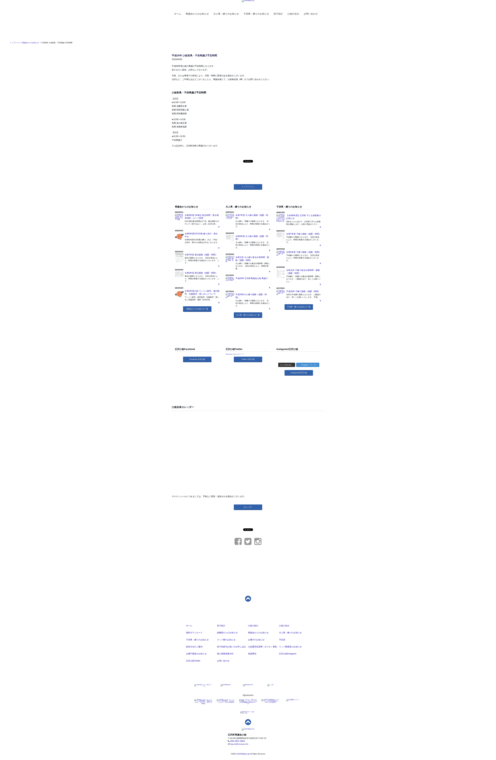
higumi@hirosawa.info (239, 744)
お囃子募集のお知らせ (196, 654)
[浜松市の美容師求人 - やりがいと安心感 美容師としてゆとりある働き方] (270, 701)
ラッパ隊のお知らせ (226, 640)
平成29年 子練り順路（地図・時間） (303, 291)
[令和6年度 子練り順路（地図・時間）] (280, 253)
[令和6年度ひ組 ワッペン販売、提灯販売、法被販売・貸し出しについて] (179, 294)
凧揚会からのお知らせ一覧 (197, 309)
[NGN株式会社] (226, 685)
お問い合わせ (223, 661)
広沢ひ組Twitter (193, 661)
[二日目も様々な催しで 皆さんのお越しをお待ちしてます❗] (298, 356)
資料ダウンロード (194, 633)
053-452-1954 (237, 741)
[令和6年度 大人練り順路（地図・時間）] (230, 240)
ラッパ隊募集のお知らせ (290, 647)
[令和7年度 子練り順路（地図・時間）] (280, 238)
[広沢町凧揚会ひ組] (248, 1)
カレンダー (248, 507)
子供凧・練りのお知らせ (197, 640)
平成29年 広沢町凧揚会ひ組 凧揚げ (251, 278)
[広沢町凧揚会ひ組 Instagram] (257, 544)
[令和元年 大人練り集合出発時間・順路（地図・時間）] (230, 259)
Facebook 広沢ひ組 (197, 359)
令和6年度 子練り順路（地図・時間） (303, 252)
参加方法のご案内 (194, 647)
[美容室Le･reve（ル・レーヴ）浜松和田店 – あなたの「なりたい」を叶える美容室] (226, 701)
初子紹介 (221, 626)
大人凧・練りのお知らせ (290, 633)
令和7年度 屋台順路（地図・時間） (201, 255)
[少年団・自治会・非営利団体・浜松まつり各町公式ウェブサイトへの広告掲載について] (292, 700)
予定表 (282, 640)
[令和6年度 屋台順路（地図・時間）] (179, 274)
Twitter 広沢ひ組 (248, 359)
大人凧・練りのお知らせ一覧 (248, 315)
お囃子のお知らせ (256, 640)
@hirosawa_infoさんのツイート (235, 354)
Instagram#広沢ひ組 (298, 373)
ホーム (189, 626)
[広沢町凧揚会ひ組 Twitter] (247, 544)
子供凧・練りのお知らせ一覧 (299, 307)
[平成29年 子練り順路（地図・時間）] (280, 292)
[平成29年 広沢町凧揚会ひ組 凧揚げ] (248, 287)
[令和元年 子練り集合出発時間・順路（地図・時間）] (280, 275)
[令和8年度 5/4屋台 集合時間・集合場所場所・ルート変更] (179, 217)
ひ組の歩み (284, 626)
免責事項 (252, 654)
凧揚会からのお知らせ (258, 633)
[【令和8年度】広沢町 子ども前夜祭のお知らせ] (298, 227)
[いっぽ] (270, 685)
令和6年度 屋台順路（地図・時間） (201, 273)
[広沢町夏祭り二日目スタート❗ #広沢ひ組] (298, 359)
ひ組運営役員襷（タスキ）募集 (262, 647)
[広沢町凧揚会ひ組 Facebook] (238, 544)
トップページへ (248, 187)
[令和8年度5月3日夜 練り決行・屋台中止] (179, 236)
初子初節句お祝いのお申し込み (231, 647)
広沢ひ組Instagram (287, 654)
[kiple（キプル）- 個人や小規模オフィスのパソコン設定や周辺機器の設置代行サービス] (248, 701)
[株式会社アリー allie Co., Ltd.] (203, 685)
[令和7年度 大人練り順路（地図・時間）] (248, 229)
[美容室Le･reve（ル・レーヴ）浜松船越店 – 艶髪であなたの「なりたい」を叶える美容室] (203, 701)
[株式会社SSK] (248, 685)
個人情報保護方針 (225, 654)
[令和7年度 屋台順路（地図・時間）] (179, 259)
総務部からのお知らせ (227, 633)
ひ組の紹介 (253, 626)
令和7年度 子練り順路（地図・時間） (303, 234)
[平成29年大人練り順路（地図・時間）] (230, 295)
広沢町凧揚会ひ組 (243, 754)
